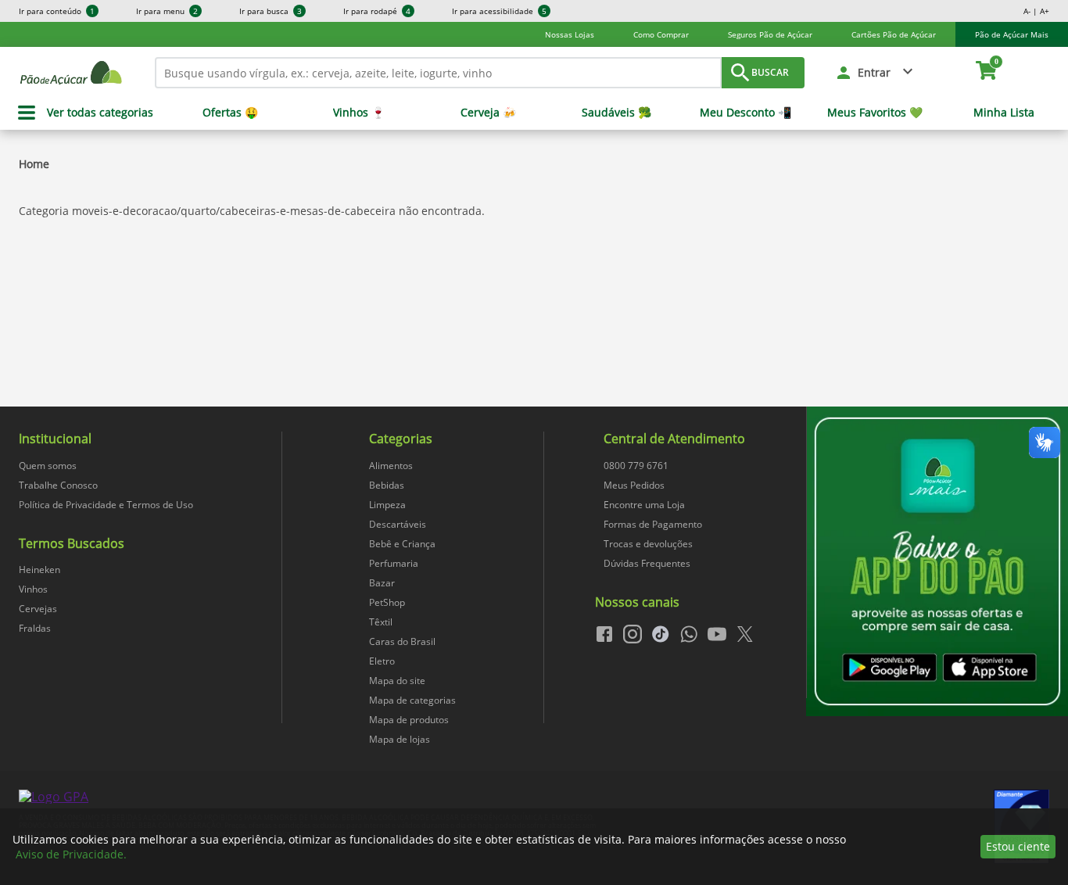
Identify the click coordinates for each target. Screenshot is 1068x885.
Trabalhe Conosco (58, 485)
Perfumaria (393, 563)
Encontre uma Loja (644, 504)
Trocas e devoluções (648, 543)
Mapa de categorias (412, 700)
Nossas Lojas (569, 34)
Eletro (382, 661)
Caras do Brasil (402, 641)
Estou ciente (1018, 846)
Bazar (382, 582)
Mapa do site (397, 680)
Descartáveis (397, 524)
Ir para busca (270, 10)
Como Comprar (661, 34)
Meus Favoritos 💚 (875, 113)
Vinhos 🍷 (359, 113)
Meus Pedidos (634, 485)
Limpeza (387, 504)
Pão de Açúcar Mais (1011, 34)
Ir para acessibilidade (499, 10)
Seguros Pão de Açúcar (770, 34)
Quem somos (48, 465)
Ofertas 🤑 (230, 113)
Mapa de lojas (399, 739)
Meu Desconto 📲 (745, 113)
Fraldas (35, 628)
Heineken (39, 569)
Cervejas (38, 608)
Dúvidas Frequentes (647, 563)
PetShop (387, 602)
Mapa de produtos (409, 719)
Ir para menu (167, 10)
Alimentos (391, 465)
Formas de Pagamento (653, 524)
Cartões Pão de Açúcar (893, 34)
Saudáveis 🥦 (616, 113)
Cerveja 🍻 (488, 113)
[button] (875, 73)
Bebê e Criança (402, 543)
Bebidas (386, 485)
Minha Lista (1003, 113)
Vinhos (33, 589)
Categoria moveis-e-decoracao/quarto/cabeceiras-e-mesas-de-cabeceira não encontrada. (252, 210)
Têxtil (380, 622)
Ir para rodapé (376, 10)
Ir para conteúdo (57, 10)
